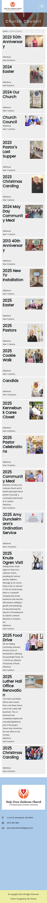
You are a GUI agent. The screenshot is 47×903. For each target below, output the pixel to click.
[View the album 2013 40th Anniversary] (34, 250)
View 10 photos (9, 465)
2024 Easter (8, 69)
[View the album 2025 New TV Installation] (36, 286)
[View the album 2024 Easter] (36, 83)
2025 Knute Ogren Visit (13, 558)
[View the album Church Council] (34, 126)
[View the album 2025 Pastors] (35, 341)
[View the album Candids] (37, 396)
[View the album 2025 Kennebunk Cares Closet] (36, 419)
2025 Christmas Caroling (12, 752)
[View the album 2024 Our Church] (36, 108)
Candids (11, 380)
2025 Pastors (10, 328)
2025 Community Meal (13, 476)
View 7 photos (8, 110)
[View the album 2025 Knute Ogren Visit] (37, 569)
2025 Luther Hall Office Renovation (12, 686)
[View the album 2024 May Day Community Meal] (34, 218)
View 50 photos (9, 264)
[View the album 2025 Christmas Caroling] (34, 759)
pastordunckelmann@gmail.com (20, 828)
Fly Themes (31, 899)
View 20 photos (9, 431)
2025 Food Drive (12, 638)
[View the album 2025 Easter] (34, 309)
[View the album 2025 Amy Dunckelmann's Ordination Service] (34, 522)
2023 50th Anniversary (13, 41)
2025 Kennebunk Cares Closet (12, 410)
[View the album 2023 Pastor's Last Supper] (36, 158)
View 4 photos (8, 670)
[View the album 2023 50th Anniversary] (34, 47)
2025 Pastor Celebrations (12, 444)
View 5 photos (8, 319)
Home (5, 31)
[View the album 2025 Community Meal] (34, 481)
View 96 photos (9, 60)
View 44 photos (9, 508)
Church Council (10, 120)
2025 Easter (8, 303)
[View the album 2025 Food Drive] (34, 650)
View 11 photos (9, 234)
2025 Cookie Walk (9, 355)
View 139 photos (9, 547)
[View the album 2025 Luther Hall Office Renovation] (34, 688)
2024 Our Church (11, 94)
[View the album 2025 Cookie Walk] (34, 363)
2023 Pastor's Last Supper (10, 149)
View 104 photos (9, 394)
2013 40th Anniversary (13, 245)
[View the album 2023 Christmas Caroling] (37, 193)
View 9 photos (8, 741)
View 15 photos (9, 170)
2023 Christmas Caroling (12, 181)
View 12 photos (9, 129)
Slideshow (7, 57)
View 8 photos (8, 85)
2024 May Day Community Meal (13, 213)
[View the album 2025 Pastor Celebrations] (34, 453)
